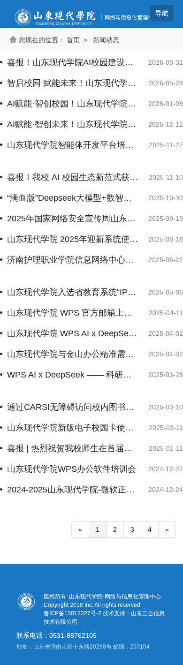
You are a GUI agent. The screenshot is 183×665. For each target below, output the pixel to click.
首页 (73, 40)
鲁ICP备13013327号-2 (73, 613)
